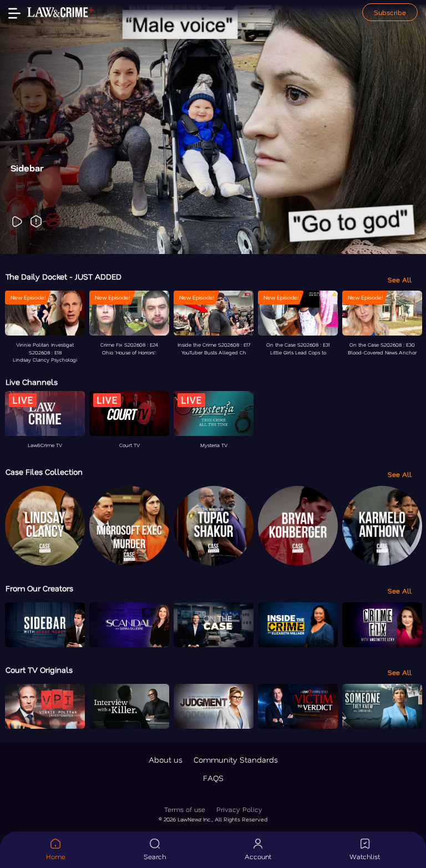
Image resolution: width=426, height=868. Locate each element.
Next (399, 127)
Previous (26, 127)
